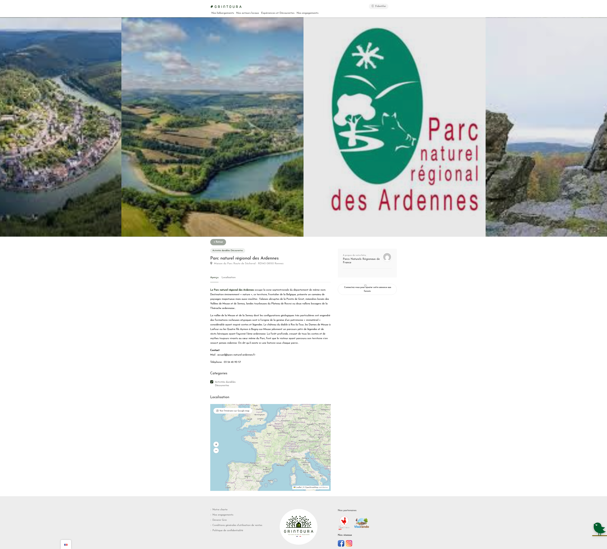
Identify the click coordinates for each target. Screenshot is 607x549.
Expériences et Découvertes (277, 13)
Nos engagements (307, 13)
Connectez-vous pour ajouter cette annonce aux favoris (367, 289)
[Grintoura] (226, 6)
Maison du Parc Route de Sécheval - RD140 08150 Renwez (248, 263)
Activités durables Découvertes (227, 250)
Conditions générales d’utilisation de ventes (237, 525)
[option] (395, 127)
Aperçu (214, 277)
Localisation (229, 277)
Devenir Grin (219, 520)
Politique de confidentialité (227, 530)
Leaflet (298, 487)
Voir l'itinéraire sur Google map (234, 411)
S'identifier (380, 6)
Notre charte (219, 509)
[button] (216, 444)
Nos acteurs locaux (247, 13)
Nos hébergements (222, 13)
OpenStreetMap (311, 487)
